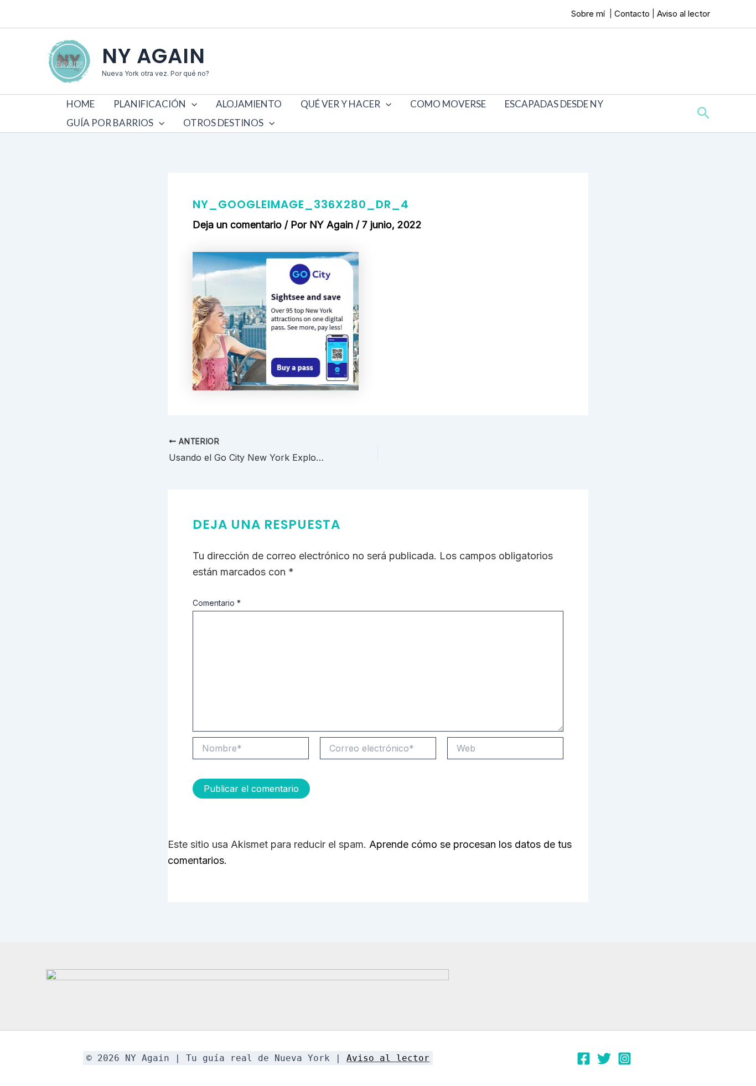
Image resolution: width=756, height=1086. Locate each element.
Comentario (217, 603)
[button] (191, 104)
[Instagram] (624, 1059)
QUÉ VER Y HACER (340, 104)
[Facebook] (584, 1059)
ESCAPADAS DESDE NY (554, 104)
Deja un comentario (237, 224)
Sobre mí (589, 13)
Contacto (632, 13)
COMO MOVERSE (448, 104)
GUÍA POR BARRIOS (109, 122)
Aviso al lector (683, 13)
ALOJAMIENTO (249, 104)
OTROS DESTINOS (223, 122)
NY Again (153, 56)
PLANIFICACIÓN (149, 104)
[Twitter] (604, 1059)
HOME (80, 104)
